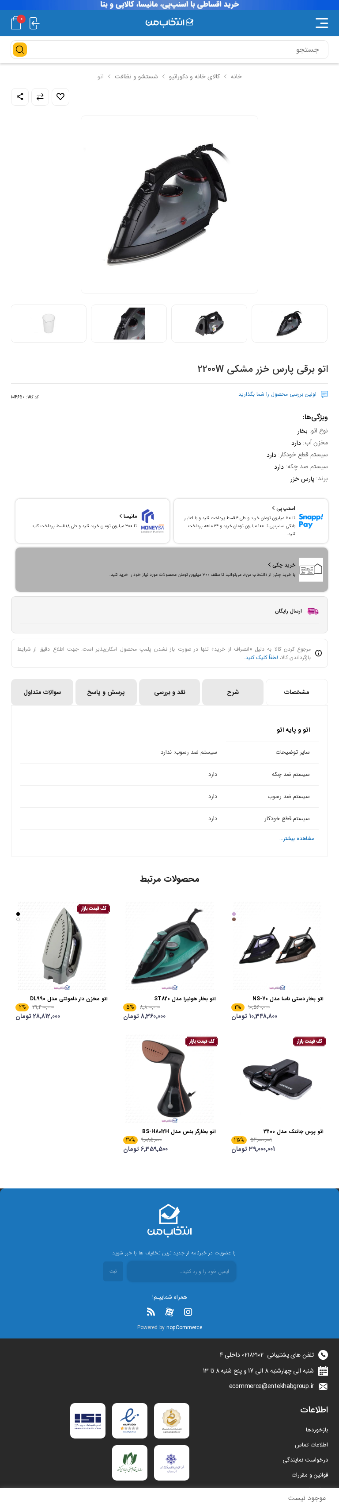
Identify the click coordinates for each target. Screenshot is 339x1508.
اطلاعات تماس (311, 1445)
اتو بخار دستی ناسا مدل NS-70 (288, 999)
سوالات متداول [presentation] (42, 692)
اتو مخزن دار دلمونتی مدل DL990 (69, 999)
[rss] (151, 1312)
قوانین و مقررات (309, 1475)
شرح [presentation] (233, 692)
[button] (269, 23)
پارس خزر (302, 479)
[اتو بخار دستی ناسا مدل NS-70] (277, 946)
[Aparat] (169, 1312)
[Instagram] (188, 1312)
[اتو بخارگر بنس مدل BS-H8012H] (169, 1078)
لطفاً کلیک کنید (261, 657)
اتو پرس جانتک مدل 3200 (294, 1131)
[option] (289, 324)
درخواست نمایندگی (305, 1460)
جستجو (20, 49)
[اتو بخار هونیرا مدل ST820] (169, 946)
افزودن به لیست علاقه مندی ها (60, 97)
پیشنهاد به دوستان (20, 97)
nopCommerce (184, 1327)
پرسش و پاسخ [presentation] (106, 692)
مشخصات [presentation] (296, 692)
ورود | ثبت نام (35, 23)
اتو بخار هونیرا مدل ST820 (184, 999)
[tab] (296, 692)
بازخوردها (317, 1430)
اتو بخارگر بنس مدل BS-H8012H (178, 1131)
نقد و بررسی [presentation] (169, 692)
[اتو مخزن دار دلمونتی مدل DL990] (61, 946)
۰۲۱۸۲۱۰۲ (253, 1355)
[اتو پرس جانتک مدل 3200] (277, 1078)
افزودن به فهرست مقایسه (40, 97)
